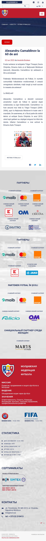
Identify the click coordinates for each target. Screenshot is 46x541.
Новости (12, 24)
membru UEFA (6, 421)
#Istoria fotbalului (13, 158)
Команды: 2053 (9, 443)
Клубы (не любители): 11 (13, 452)
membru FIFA (29, 421)
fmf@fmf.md (10, 513)
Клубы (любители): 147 (12, 446)
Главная (5, 24)
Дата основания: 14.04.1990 (14, 441)
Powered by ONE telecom (37, 534)
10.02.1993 (16, 421)
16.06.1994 (38, 421)
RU (39, 6)
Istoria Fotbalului (23, 24)
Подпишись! (12, 2)
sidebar (7, 42)
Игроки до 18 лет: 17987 (13, 455)
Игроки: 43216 (9, 449)
